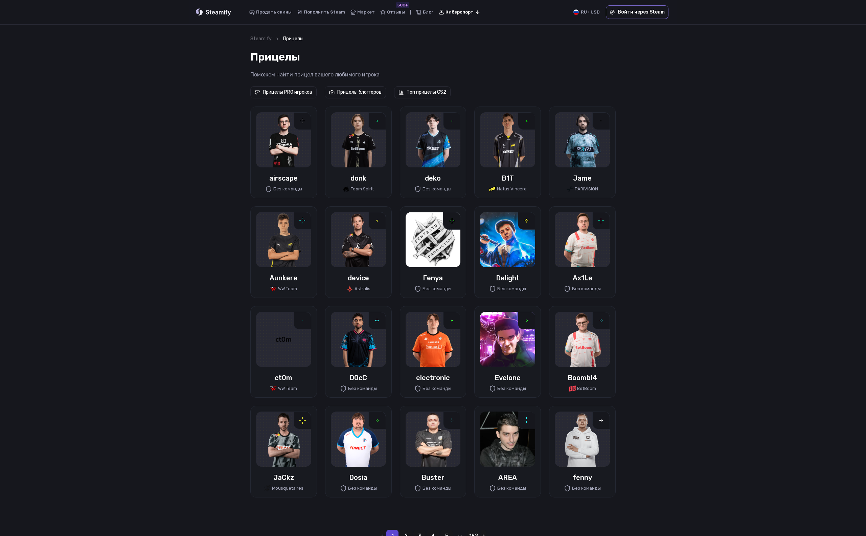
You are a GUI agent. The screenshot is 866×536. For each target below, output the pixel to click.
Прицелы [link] (293, 39)
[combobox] (459, 12)
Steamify (261, 39)
